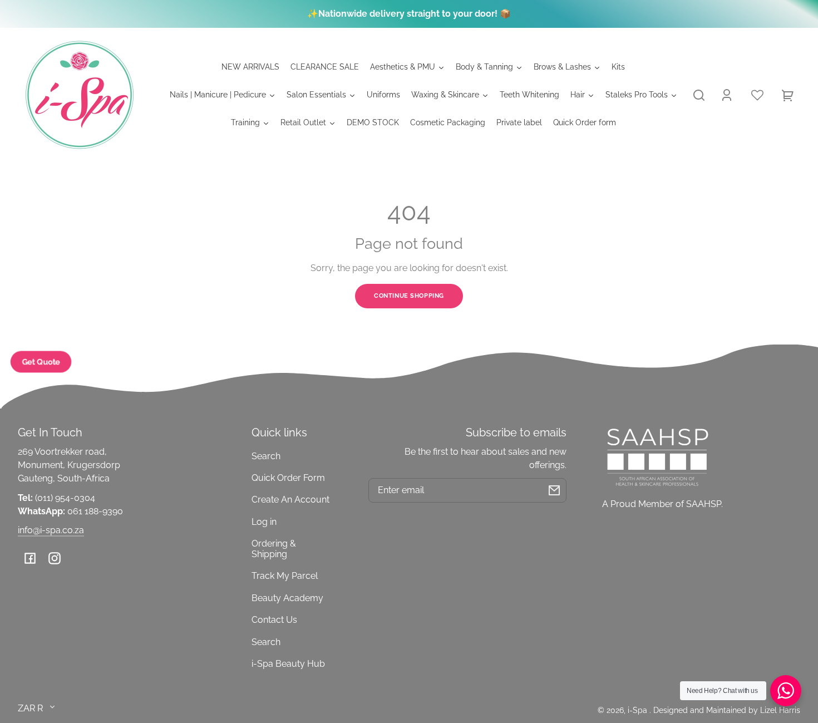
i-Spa (638, 710)
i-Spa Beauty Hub (288, 663)
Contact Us (274, 619)
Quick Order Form (288, 478)
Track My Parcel (285, 575)
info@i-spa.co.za (51, 530)
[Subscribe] (554, 490)
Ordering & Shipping (274, 548)
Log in (264, 522)
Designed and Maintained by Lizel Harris (726, 710)
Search (266, 456)
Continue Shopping (409, 295)
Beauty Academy (287, 598)
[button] (699, 95)
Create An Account (290, 499)
